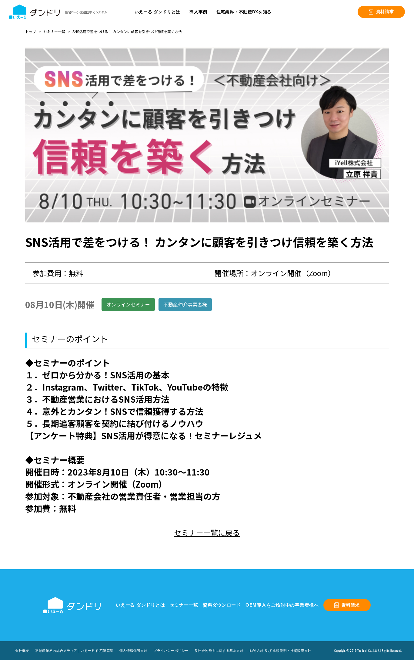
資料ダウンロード (222, 605)
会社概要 (22, 650)
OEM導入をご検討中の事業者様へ (282, 605)
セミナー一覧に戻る (207, 532)
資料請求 (385, 11)
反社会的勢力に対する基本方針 (219, 650)
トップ (30, 31)
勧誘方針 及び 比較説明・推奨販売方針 (280, 650)
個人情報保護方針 (133, 650)
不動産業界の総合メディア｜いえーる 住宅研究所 (74, 650)
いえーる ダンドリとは (140, 605)
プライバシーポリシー (171, 650)
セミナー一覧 (54, 31)
